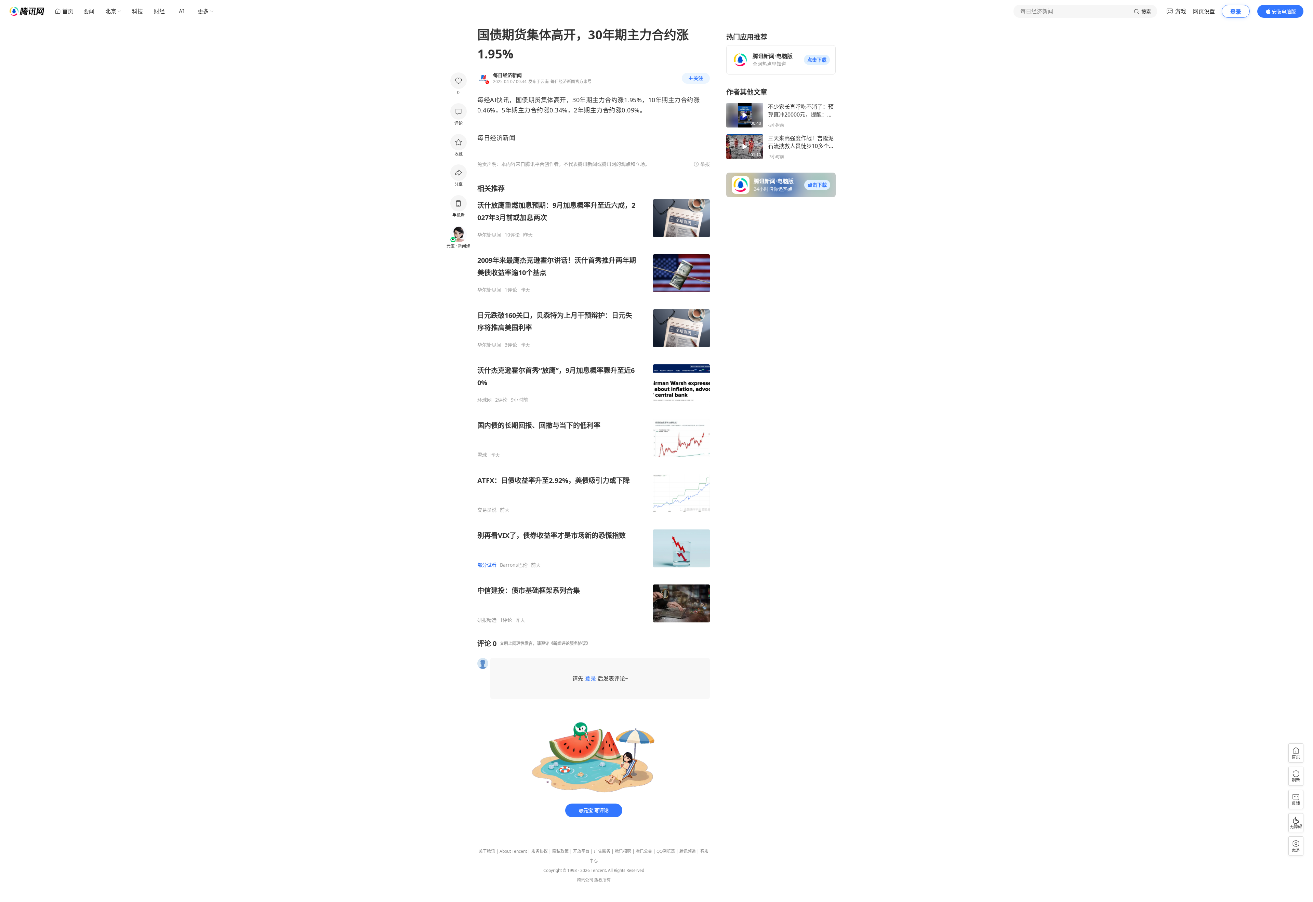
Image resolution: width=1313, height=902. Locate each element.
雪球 (482, 455)
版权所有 (602, 880)
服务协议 (539, 851)
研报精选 (486, 620)
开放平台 (581, 851)
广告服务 (602, 851)
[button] (817, 60)
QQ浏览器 (665, 851)
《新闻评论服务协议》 (569, 643)
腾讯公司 (585, 880)
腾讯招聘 (623, 851)
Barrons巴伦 (514, 565)
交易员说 (486, 510)
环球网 (484, 400)
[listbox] (593, 403)
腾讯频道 (687, 851)
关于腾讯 (487, 851)
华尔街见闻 (489, 234)
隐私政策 (560, 851)
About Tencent (513, 851)
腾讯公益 (644, 851)
